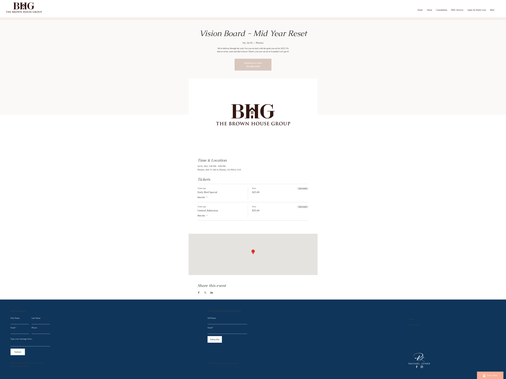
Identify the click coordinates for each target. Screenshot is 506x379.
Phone (34, 328)
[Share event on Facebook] (199, 292)
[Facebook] (416, 366)
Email (13, 328)
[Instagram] (421, 366)
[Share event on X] (205, 292)
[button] (457, 10)
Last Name (36, 318)
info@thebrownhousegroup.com (29, 363)
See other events (253, 66)
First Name (15, 318)
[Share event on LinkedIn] (211, 292)
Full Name (212, 318)
